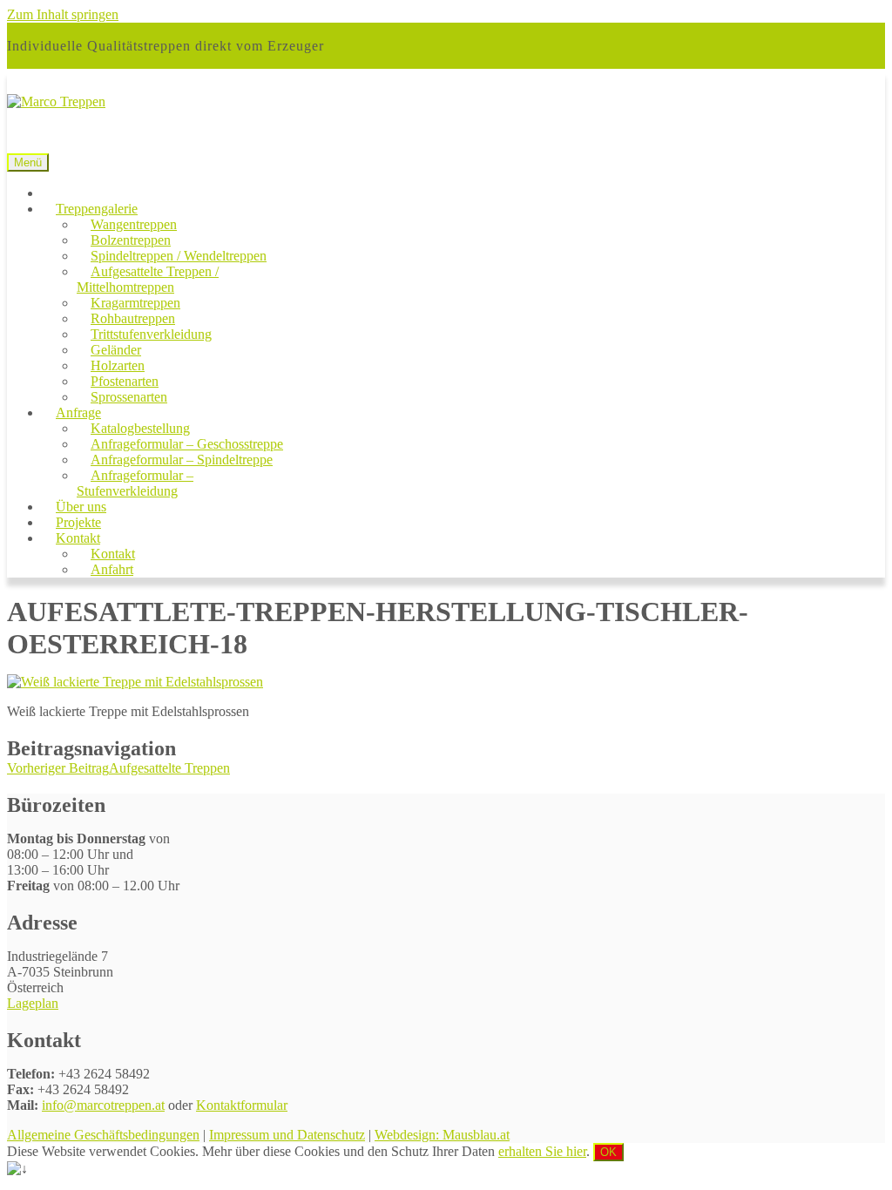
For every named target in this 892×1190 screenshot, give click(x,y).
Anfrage (78, 412)
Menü (28, 162)
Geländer (116, 349)
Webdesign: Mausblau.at (442, 1134)
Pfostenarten (125, 381)
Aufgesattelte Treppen (118, 768)
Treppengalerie (97, 208)
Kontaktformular (241, 1105)
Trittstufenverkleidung (151, 334)
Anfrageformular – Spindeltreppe (182, 459)
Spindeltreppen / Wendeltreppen (179, 255)
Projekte (78, 522)
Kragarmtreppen (135, 302)
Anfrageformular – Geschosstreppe (187, 443)
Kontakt (78, 538)
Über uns (81, 506)
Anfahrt (112, 569)
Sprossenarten (129, 396)
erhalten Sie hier (542, 1151)
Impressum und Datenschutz (287, 1134)
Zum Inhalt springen (62, 14)
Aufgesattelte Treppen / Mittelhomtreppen (148, 279)
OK (608, 1152)
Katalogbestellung (140, 428)
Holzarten (118, 365)
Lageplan (32, 1003)
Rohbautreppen (133, 318)
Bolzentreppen (131, 240)
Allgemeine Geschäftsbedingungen (103, 1134)
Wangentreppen (134, 224)
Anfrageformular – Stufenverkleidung (135, 483)
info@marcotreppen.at (103, 1105)
